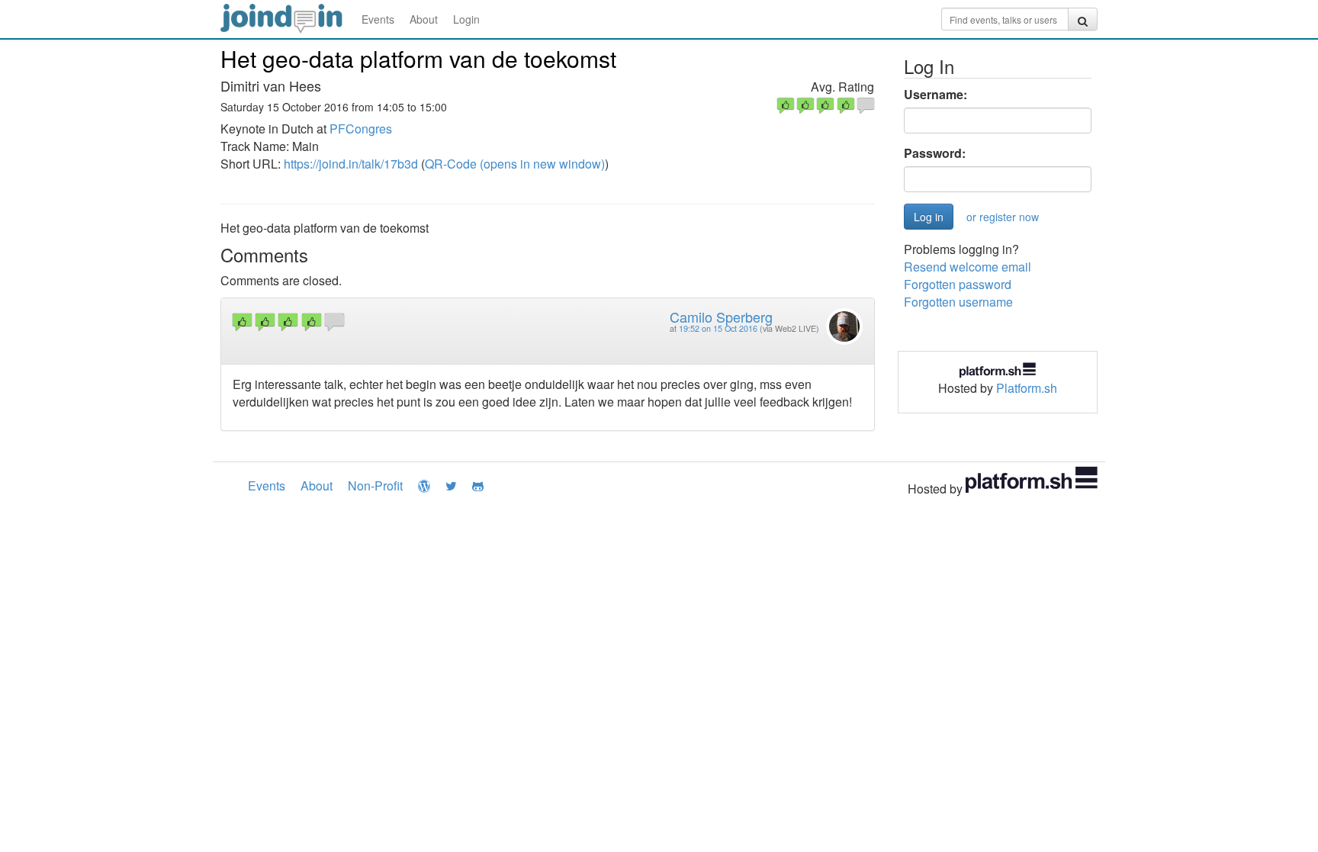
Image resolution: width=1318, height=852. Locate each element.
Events (378, 19)
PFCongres (361, 128)
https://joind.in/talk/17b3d (351, 163)
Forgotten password (957, 284)
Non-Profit (375, 485)
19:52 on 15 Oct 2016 (718, 328)
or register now (1002, 216)
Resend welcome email (967, 266)
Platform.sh (1026, 388)
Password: (935, 153)
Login (466, 19)
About (424, 19)
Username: (935, 94)
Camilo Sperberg (721, 316)
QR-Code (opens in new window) (515, 163)
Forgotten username (958, 301)
